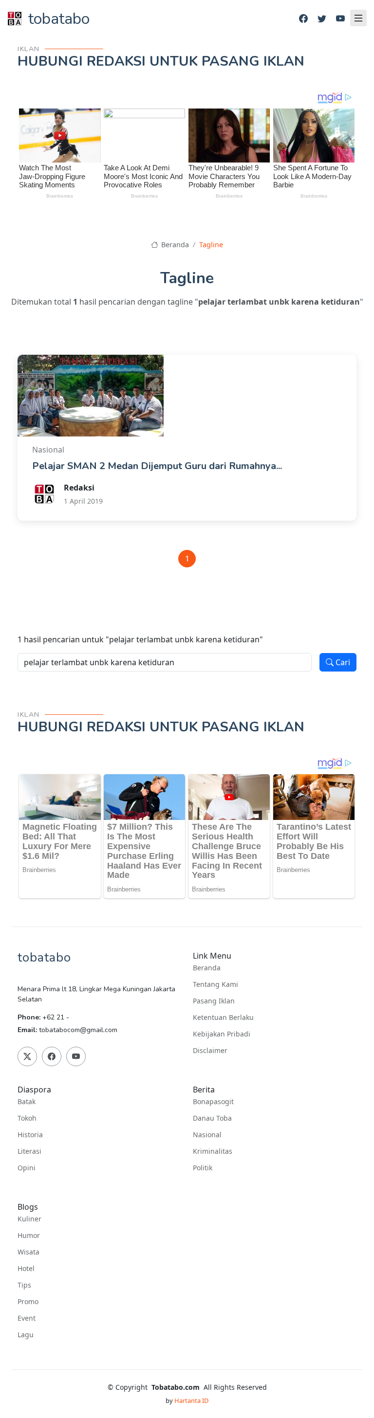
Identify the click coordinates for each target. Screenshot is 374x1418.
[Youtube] (340, 18)
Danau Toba (212, 1118)
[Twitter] (322, 18)
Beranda (174, 244)
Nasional (207, 1134)
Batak (27, 1101)
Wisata (28, 1252)
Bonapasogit (213, 1101)
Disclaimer (210, 1050)
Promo (28, 1301)
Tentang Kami (215, 984)
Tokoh (27, 1118)
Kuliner (29, 1219)
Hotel (26, 1268)
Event (27, 1318)
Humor (29, 1235)
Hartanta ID (191, 1400)
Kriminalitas (212, 1151)
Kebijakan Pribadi (221, 1034)
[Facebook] (303, 18)
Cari (342, 662)
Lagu (26, 1334)
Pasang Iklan (214, 1001)
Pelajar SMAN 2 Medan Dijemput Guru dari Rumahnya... (157, 466)
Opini (27, 1167)
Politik (202, 1167)
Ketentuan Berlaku (223, 1017)
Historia (30, 1134)
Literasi (29, 1151)
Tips (24, 1285)
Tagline (211, 244)
